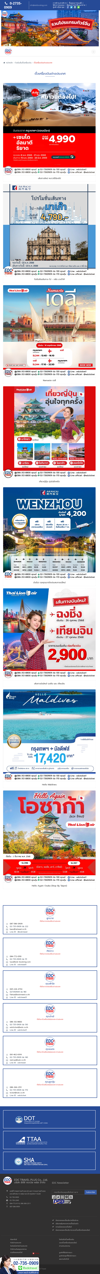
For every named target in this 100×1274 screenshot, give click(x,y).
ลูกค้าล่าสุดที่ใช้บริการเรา (67, 1256)
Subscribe (90, 1192)
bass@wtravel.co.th (18, 929)
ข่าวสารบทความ (64, 1246)
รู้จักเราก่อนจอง (58, 5)
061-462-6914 (16, 1054)
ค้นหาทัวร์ (13, 1239)
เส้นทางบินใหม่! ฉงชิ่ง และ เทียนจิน (49, 683)
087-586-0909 (16, 923)
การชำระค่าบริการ (60, 3)
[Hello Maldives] (49, 706)
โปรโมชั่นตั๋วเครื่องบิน (23, 62)
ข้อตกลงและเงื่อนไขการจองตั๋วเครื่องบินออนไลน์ (73, 1230)
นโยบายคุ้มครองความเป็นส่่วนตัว (67, 1223)
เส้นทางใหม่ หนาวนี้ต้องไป (49, 178)
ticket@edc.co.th (17, 1092)
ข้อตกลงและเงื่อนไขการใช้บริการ (67, 1220)
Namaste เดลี (49, 380)
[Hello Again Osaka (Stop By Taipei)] (49, 807)
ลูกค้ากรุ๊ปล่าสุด (58, 7)
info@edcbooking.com (38, 5)
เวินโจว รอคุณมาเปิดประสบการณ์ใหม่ (49, 582)
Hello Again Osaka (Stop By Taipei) (49, 885)
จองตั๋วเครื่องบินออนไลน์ (68, 1242)
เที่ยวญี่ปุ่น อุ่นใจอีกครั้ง (49, 481)
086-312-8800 (16, 1021)
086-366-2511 (15, 1087)
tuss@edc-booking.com (20, 962)
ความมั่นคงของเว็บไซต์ (64, 1227)
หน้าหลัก (9, 62)
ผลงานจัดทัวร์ (64, 1259)
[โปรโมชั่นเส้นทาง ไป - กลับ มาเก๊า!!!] (49, 201)
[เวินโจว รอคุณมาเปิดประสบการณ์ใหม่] (49, 504)
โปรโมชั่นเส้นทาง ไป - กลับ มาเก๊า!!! (49, 279)
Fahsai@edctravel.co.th (20, 994)
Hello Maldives (49, 784)
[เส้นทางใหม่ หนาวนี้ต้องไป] (49, 100)
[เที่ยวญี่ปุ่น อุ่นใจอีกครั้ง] (49, 403)
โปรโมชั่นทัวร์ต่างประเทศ (18, 1246)
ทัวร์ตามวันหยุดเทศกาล (18, 1249)
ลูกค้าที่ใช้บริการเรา (65, 1252)
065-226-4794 (16, 989)
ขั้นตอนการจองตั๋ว (75, 3)
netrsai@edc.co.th (18, 1060)
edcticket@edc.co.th (19, 1027)
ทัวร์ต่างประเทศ (15, 1242)
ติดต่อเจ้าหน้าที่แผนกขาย (76, 5)
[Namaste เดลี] (49, 302)
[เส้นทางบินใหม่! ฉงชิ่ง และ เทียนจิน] (49, 605)
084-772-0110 (15, 956)
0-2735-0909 (13, 5)
